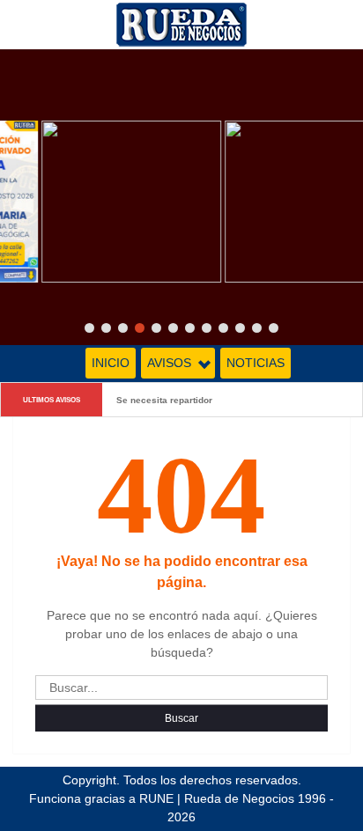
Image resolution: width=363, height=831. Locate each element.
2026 (181, 817)
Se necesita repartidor (164, 399)
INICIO (111, 363)
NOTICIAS (255, 363)
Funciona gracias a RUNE (101, 798)
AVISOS (169, 363)
